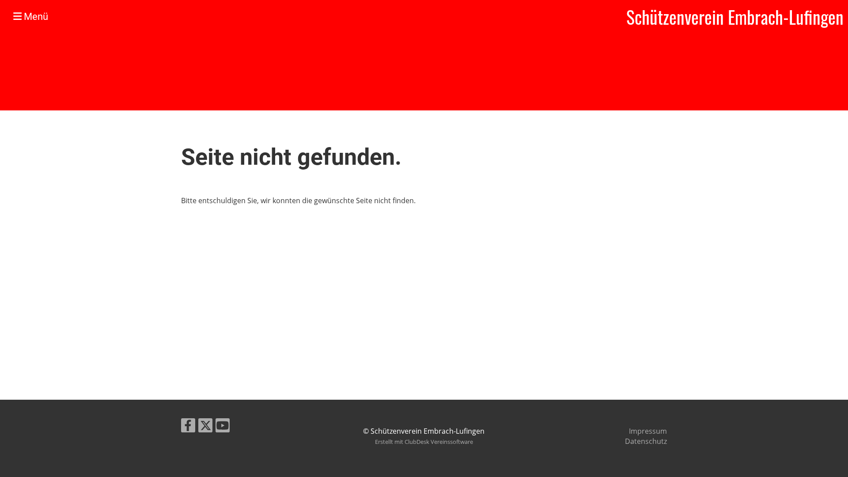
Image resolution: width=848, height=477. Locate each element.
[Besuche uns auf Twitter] (205, 426)
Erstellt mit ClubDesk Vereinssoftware (424, 442)
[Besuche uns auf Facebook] (188, 426)
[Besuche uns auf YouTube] (223, 426)
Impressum (648, 431)
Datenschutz (646, 441)
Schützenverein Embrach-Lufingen (735, 16)
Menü (35, 16)
